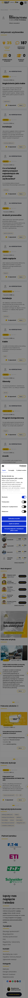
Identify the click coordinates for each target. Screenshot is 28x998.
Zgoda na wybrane (14, 523)
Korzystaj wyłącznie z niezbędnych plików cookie (14, 529)
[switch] (24, 502)
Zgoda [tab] (4, 470)
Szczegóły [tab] (11, 470)
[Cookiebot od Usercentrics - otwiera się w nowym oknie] (19, 466)
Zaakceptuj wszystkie (14, 518)
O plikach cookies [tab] (21, 470)
